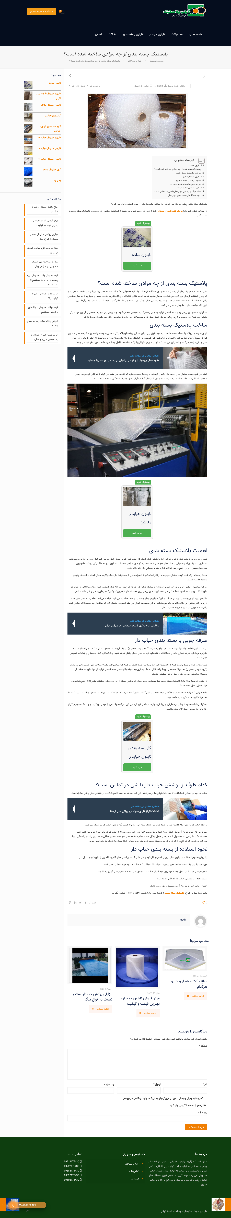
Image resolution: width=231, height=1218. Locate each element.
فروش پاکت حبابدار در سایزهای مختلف (42, 323)
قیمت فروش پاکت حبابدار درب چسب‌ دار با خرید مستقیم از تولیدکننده (42, 280)
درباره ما (135, 1179)
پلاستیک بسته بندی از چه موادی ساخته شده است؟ (177, 169)
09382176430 (71, 1171)
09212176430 (71, 1162)
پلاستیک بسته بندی (174, 893)
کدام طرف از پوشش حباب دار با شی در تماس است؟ (177, 191)
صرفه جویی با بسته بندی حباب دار (185, 184)
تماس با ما (134, 1171)
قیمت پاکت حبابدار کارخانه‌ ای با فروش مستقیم (43, 310)
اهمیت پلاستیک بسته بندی (188, 180)
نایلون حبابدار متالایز (191, 176)
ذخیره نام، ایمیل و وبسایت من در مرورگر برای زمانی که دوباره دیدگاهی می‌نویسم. (162, 1098)
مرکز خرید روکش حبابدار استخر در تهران (42, 250)
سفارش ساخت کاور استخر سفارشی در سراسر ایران (45, 264)
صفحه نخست (157, 61)
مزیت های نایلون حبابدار (170, 211)
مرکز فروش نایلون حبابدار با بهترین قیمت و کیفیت (140, 1001)
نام (205, 1084)
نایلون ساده (194, 165)
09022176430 (71, 1175)
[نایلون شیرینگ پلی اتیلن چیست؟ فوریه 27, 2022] (3, 1204)
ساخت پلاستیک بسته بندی (188, 173)
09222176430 (71, 1166)
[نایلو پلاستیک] (184, 11)
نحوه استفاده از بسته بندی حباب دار (184, 195)
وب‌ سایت (109, 1084)
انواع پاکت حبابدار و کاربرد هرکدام (188, 984)
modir (159, 86)
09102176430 (71, 1180)
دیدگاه (203, 1046)
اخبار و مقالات (135, 61)
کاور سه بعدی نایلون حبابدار (188, 188)
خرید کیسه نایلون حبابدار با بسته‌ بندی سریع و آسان (44, 337)
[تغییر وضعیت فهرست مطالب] (200, 161)
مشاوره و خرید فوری (41, 11)
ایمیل (157, 1084)
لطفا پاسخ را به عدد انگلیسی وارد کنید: (188, 1106)
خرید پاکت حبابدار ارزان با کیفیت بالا (45, 296)
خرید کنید (137, 266)
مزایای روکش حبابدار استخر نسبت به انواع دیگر (92, 997)
